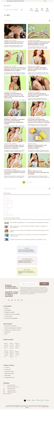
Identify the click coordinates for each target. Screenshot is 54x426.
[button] (7, 393)
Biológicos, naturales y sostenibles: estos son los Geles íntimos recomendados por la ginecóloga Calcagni (14, 121)
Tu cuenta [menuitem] (7, 367)
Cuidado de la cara (9, 200)
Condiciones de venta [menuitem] (9, 377)
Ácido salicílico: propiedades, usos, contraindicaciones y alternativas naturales (29, 222)
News (7, 205)
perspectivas (8, 198)
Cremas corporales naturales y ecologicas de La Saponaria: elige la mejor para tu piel (38, 95)
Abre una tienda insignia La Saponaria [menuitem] (13, 328)
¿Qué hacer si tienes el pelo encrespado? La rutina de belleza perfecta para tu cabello (29, 231)
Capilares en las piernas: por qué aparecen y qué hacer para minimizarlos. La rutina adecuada (29, 235)
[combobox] (27, 20)
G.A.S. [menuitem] (6, 334)
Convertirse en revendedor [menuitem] (11, 325)
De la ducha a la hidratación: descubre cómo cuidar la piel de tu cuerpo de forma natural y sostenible (39, 120)
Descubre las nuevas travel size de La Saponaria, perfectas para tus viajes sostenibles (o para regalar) (15, 69)
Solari (7, 211)
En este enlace (23, 287)
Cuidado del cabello (9, 202)
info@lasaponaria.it (11, 392)
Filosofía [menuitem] (6, 308)
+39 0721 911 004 (11, 388)
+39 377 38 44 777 (11, 390)
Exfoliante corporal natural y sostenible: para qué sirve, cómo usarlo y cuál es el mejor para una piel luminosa (14, 96)
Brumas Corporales (9, 215)
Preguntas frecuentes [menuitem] (9, 373)
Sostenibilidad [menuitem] (8, 310)
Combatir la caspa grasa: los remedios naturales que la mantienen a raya (28, 239)
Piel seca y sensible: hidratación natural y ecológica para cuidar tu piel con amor (38, 69)
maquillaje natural (9, 207)
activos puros (8, 213)
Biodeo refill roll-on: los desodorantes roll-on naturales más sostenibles (38, 172)
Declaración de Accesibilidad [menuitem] (11, 318)
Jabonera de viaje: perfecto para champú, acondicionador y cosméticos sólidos (37, 146)
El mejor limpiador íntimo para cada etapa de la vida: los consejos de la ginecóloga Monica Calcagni (39, 43)
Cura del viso (8, 209)
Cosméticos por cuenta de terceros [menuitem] (12, 330)
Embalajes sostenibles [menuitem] (9, 312)
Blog (6, 196)
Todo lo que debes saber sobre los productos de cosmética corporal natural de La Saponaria (14, 146)
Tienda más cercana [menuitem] (9, 371)
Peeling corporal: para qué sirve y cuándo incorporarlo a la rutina (14, 42)
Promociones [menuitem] (8, 369)
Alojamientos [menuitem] (8, 332)
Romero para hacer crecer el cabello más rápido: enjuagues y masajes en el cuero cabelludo (29, 226)
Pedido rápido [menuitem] (8, 375)
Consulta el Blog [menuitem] (8, 316)
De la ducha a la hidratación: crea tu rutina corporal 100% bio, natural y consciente (14, 172)
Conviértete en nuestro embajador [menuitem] (12, 314)
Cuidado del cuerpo (9, 204)
